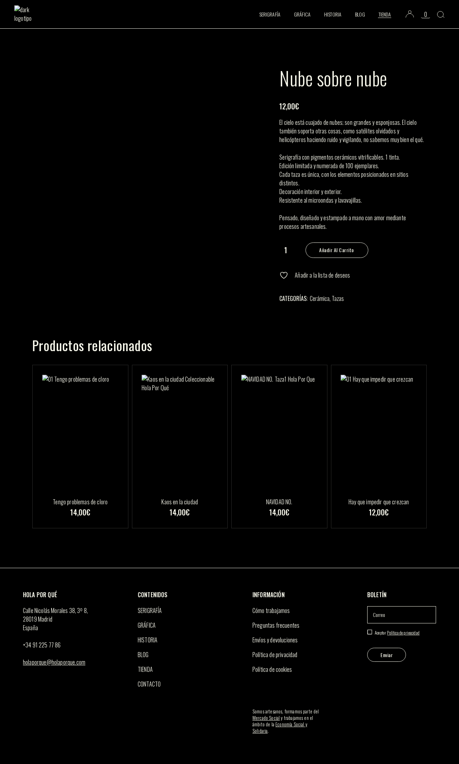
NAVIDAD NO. (279, 501)
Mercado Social (266, 717)
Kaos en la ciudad (179, 501)
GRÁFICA (147, 625)
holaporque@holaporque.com (54, 662)
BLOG (143, 654)
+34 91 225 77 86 (42, 645)
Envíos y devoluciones (275, 640)
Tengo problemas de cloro (80, 501)
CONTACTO (149, 684)
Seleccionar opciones (179, 524)
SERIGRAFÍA (150, 610)
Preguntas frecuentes (275, 625)
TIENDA (145, 669)
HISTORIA (147, 640)
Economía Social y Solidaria (279, 727)
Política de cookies (272, 669)
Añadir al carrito (336, 250)
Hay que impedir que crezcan (379, 501)
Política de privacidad (275, 654)
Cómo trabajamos (271, 610)
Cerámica (320, 298)
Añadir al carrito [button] (80, 524)
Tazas (338, 298)
